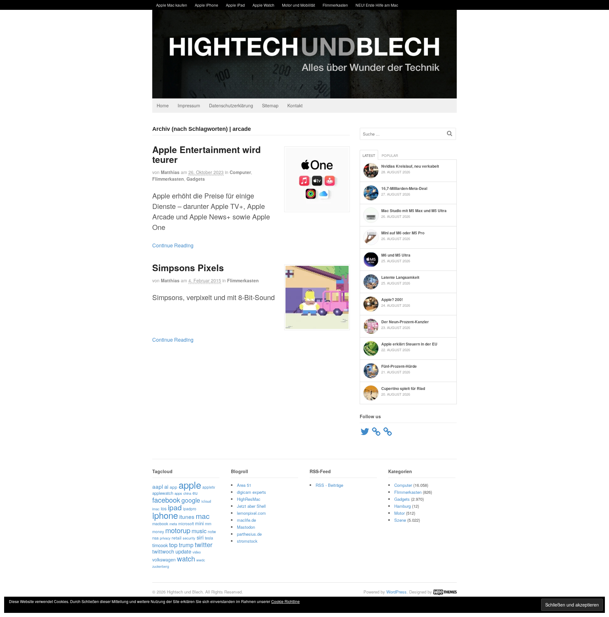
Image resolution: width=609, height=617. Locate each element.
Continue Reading (172, 245)
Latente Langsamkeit (400, 277)
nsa (155, 538)
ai (166, 486)
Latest (369, 155)
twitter (204, 544)
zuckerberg (160, 566)
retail (176, 537)
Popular (390, 155)
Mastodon (246, 527)
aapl (157, 486)
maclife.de (246, 520)
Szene (400, 520)
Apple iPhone (206, 5)
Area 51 (244, 485)
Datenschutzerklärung (231, 105)
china (187, 493)
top (173, 544)
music (199, 530)
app (173, 487)
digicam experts (251, 492)
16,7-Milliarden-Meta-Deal (404, 188)
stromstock (247, 541)
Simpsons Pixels (188, 267)
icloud (206, 501)
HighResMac (248, 499)
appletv (208, 487)
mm (208, 523)
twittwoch (163, 551)
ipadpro (189, 508)
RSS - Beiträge (329, 485)
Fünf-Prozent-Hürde (399, 366)
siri (200, 537)
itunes (186, 516)
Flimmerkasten (335, 5)
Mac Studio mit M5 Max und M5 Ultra (414, 210)
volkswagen (164, 559)
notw (212, 531)
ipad (175, 507)
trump (186, 545)
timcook (160, 545)
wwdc (200, 560)
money (158, 531)
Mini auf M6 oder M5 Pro (402, 233)
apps (178, 493)
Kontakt (295, 105)
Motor (399, 513)
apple (190, 484)
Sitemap (270, 105)
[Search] (449, 133)
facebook (166, 500)
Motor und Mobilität (298, 5)
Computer (240, 172)
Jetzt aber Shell (251, 506)
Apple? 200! (392, 299)
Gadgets (196, 179)
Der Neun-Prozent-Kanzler (405, 322)
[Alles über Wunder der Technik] (304, 93)
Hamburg (402, 506)
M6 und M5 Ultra (395, 255)
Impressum (189, 105)
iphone (165, 515)
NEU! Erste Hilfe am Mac (377, 5)
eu (195, 493)
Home (163, 105)
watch (186, 558)
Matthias (170, 172)
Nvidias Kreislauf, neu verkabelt (410, 166)
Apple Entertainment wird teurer (206, 154)
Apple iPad (235, 5)
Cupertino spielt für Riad (403, 388)
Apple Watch (263, 5)
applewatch (162, 493)
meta (173, 523)
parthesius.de (249, 534)
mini (199, 523)
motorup (177, 530)
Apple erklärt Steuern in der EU (409, 344)
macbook (160, 523)
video (197, 551)
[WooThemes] (445, 592)
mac (203, 515)
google (190, 500)
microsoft (186, 523)
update (183, 551)
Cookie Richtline (285, 601)
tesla (209, 537)
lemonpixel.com (251, 513)
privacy (165, 537)
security (189, 537)
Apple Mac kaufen (171, 5)
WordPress (396, 592)
